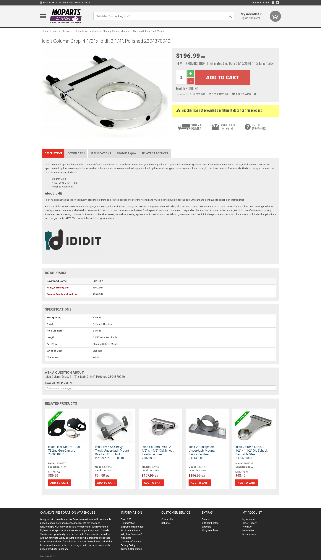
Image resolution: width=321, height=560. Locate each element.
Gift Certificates (210, 523)
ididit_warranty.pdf (57, 287)
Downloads (76, 153)
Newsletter (248, 530)
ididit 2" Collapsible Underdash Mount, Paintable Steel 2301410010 (202, 452)
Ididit (55, 31)
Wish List (247, 526)
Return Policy (128, 523)
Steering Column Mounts (116, 31)
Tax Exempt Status (130, 530)
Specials (206, 526)
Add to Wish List (245, 93)
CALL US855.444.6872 (259, 126)
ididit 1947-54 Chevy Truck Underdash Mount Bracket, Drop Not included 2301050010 (112, 452)
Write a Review (218, 93)
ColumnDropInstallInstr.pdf (62, 294)
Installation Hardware (87, 31)
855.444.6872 (49, 2)
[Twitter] (277, 3)
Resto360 (126, 519)
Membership (249, 534)
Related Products (155, 153)
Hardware (67, 31)
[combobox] (160, 388)
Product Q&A (126, 153)
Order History (249, 523)
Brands (206, 519)
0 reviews (199, 93)
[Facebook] (273, 3)
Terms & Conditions (131, 549)
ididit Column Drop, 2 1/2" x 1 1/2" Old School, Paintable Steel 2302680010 (158, 452)
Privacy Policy (128, 545)
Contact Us (67, 2)
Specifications (100, 153)
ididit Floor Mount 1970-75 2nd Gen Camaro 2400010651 (64, 450)
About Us (126, 537)
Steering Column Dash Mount (148, 31)
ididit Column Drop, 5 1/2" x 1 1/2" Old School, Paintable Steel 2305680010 (251, 452)
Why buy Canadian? (131, 534)
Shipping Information (132, 526)
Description (53, 153)
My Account (248, 519)
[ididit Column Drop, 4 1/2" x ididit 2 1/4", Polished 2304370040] (105, 93)
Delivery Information (131, 541)
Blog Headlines (210, 530)
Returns (165, 523)
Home (45, 31)
